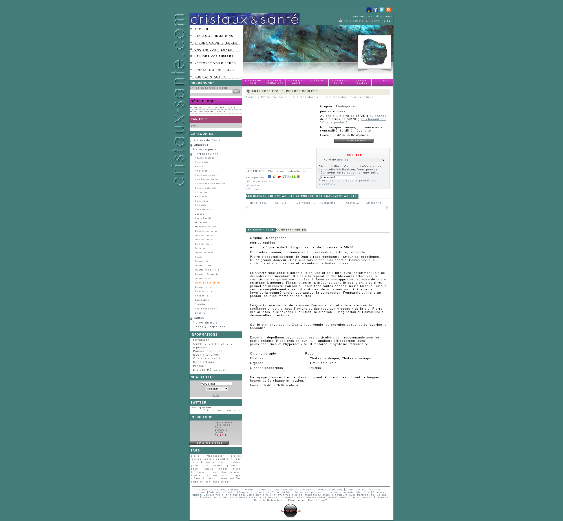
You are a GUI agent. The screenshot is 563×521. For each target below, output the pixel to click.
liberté (223, 478)
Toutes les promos (209, 443)
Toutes (382, 81)
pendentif (234, 465)
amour (223, 469)
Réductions (202, 417)
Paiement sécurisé (208, 351)
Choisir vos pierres (213, 49)
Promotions (204, 489)
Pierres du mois (253, 82)
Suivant (387, 207)
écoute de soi (204, 475)
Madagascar (215, 456)
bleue (237, 469)
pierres (218, 465)
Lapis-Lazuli (203, 218)
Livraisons (201, 340)
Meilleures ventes (258, 489)
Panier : (376, 20)
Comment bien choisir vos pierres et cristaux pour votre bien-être (321, 492)
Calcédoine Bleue (206, 179)
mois (225, 475)
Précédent (247, 207)
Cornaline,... (306, 202)
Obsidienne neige (206, 231)
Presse (198, 365)
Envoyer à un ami (261, 181)
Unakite (200, 313)
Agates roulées (205, 158)
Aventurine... (329, 202)
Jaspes (199, 214)
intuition (235, 462)
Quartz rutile (203, 287)
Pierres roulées (361, 82)
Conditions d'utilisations (212, 343)
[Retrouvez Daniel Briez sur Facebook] (375, 11)
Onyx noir (201, 248)
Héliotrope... (259, 202)
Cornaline (201, 192)
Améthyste (202, 171)
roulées (235, 478)
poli (205, 465)
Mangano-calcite (206, 227)
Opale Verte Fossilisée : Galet (224, 424)
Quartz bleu (202, 261)
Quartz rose (203, 279)
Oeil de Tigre (203, 244)
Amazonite (202, 162)
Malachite (201, 222)
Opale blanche (204, 253)
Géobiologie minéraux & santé (215, 108)
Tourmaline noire (206, 309)
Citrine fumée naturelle (210, 184)
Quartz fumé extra (207, 270)
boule (195, 469)
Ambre (199, 166)
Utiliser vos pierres (214, 56)
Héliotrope (202, 201)
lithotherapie (200, 472)
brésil (222, 462)
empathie (197, 482)
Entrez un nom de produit (208, 87)
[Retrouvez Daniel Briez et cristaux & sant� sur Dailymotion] (369, 11)
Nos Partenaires (206, 354)
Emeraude (201, 197)
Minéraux (318, 81)
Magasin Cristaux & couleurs (326, 495)
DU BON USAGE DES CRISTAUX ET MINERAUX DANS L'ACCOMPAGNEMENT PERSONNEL (281, 497)
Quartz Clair (203, 266)
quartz (210, 462)
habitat (212, 478)
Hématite (201, 205)
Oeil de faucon (204, 235)
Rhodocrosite (203, 291)
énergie (208, 459)
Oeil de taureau (205, 240)
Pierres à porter (339, 82)
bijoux (209, 469)
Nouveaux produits (229, 489)
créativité (198, 478)
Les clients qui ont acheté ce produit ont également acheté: (302, 196)
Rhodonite (201, 296)
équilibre (222, 459)
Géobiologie (203, 101)
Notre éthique (204, 362)
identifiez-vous (380, 16)
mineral (235, 472)
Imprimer (255, 185)
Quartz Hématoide (207, 274)
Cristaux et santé (207, 358)
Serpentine (202, 300)
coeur (216, 472)
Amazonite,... (376, 202)
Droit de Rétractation (210, 369)
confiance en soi (217, 482)
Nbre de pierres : (337, 159)
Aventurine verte (206, 175)
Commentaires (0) (291, 229)
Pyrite (199, 257)
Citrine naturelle (206, 188)
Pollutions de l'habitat (210, 112)
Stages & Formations (213, 36)
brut (225, 472)
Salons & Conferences (216, 42)
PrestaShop (316, 500)
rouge (237, 475)
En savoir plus (261, 229)
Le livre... (282, 202)
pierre (195, 456)
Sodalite (200, 304)
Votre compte (353, 20)
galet (194, 465)
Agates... (352, 202)
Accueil (201, 29)
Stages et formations (253, 492)
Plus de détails (354, 140)
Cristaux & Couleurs (214, 70)
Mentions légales (330, 489)
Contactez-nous (285, 489)
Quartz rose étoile (208, 283)
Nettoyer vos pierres (215, 63)
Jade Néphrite (204, 209)
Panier (197, 119)
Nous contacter (209, 77)
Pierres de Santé (296, 82)
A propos (200, 347)
